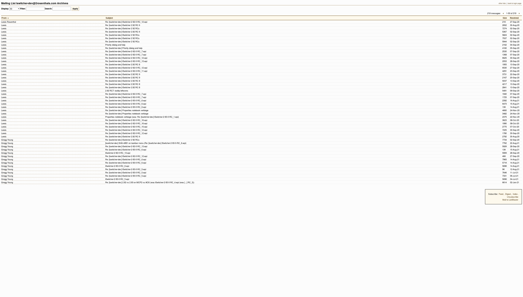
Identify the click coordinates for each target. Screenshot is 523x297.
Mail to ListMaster (510, 199)
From (4, 17)
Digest (508, 193)
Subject (110, 17)
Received (515, 17)
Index (515, 193)
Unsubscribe (512, 196)
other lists (502, 3)
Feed (501, 193)
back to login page (514, 3)
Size (505, 17)
